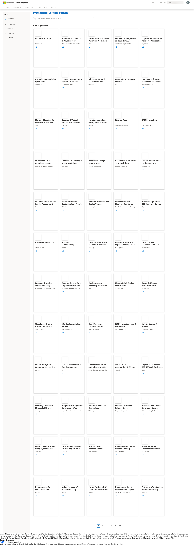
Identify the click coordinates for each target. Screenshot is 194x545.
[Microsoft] (8, 3)
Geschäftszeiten (42, 534)
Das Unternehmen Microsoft (104, 538)
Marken (83, 544)
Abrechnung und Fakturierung (135, 534)
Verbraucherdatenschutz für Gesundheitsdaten (15, 544)
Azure (23, 538)
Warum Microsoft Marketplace (10, 534)
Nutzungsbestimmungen (73, 544)
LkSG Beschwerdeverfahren (166, 538)
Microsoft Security (14, 538)
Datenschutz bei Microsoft (141, 538)
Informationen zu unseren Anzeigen (98, 544)
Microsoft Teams (65, 538)
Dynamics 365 (29, 538)
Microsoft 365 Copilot (51, 538)
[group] (36, 47)
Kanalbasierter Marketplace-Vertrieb (145, 536)
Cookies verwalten (117, 544)
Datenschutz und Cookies (56, 544)
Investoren (153, 538)
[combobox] (64, 18)
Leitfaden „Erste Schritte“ (56, 534)
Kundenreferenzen (31, 534)
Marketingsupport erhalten (9, 536)
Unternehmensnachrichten (123, 538)
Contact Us (43, 544)
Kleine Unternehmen (77, 538)
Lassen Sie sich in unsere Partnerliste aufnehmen (172, 534)
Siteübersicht (35, 544)
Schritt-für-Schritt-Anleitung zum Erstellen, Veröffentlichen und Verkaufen (61, 536)
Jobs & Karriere (90, 538)
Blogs (22, 534)
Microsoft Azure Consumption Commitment (110, 534)
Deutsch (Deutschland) (7, 540)
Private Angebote (89, 534)
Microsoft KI (4, 538)
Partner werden (150, 534)
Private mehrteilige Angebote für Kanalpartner (173, 536)
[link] (46, 48)
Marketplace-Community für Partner (121, 536)
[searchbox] (18, 18)
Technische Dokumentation (74, 534)
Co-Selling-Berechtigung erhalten (97, 536)
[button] (34, 19)
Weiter (121, 526)
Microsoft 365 (39, 538)
